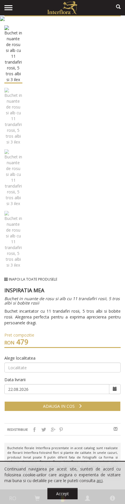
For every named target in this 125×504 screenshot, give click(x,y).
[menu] (8, 7)
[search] (118, 7)
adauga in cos (60, 406)
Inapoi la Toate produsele (33, 279)
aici (100, 480)
